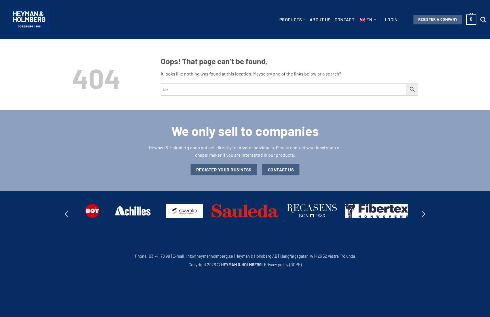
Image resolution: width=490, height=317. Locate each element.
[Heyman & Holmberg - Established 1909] (29, 20)
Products (290, 19)
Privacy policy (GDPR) (283, 264)
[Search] (483, 19)
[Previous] (67, 214)
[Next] (423, 214)
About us (320, 19)
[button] (391, 19)
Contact (344, 19)
